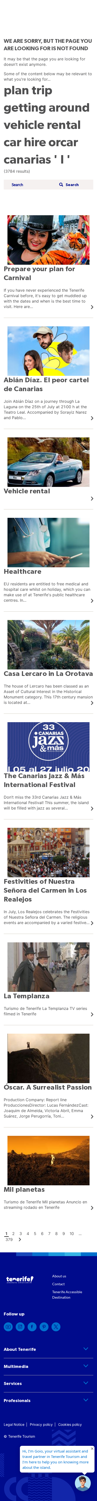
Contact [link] (58, 1284)
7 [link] (49, 1233)
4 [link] (28, 1233)
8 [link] (56, 1233)
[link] (48, 262)
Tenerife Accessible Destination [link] (67, 1294)
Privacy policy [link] (41, 1424)
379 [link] (9, 1239)
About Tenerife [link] (20, 1349)
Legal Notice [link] (14, 1424)
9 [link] (63, 1233)
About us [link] (59, 1276)
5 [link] (35, 1233)
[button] (68, 185)
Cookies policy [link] (70, 1424)
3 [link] (20, 1233)
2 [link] (13, 1233)
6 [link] (42, 1233)
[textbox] (33, 185)
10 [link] (72, 1233)
